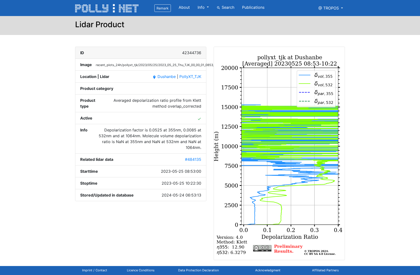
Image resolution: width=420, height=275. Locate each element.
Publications (253, 7)
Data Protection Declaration (198, 270)
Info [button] (202, 7)
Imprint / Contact (94, 270)
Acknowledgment (267, 270)
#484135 (193, 159)
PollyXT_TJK (190, 76)
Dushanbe (164, 76)
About (184, 7)
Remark (163, 8)
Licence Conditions (141, 270)
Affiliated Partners (325, 270)
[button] (330, 8)
